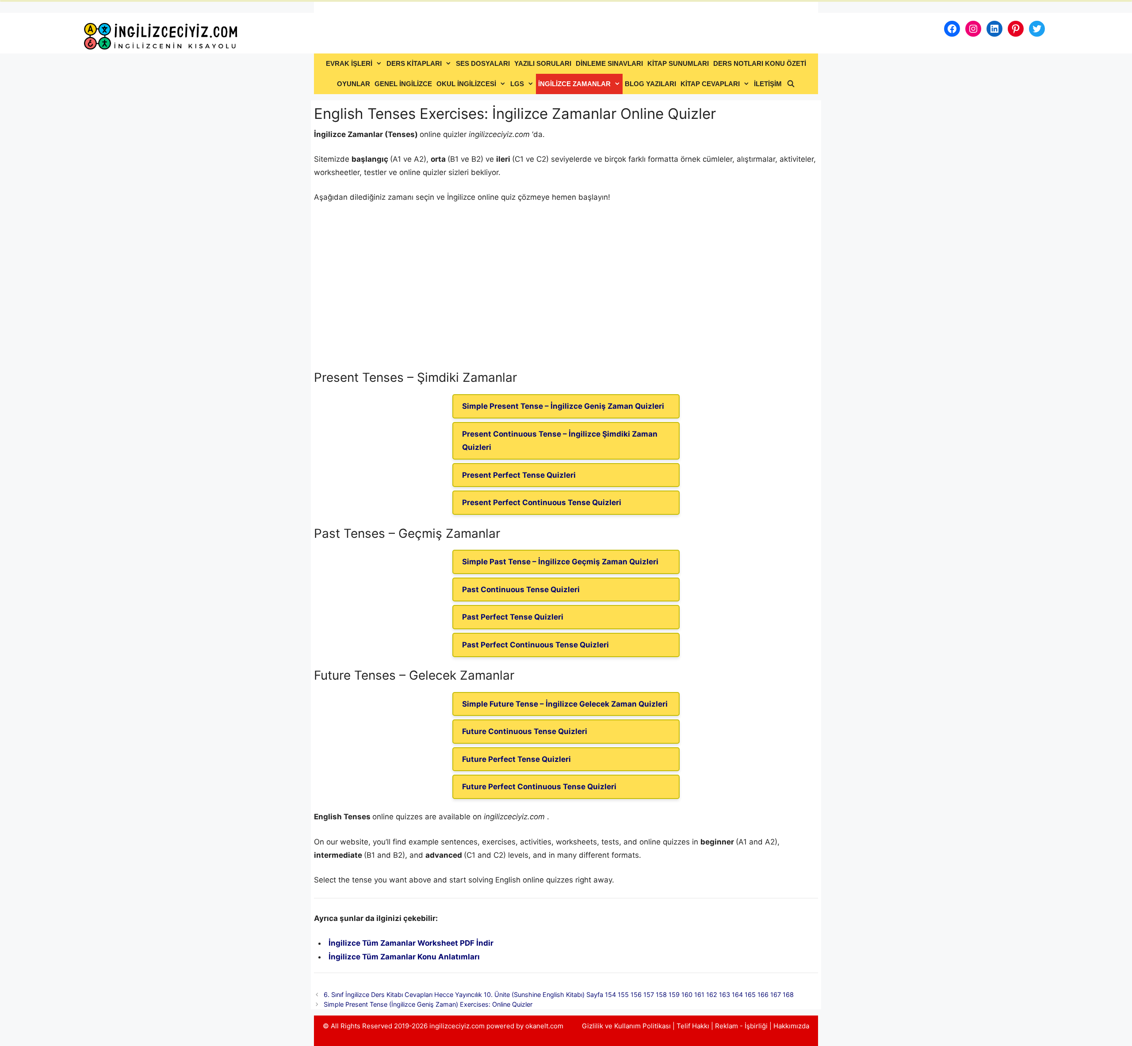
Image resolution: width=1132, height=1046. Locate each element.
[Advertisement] (566, 297)
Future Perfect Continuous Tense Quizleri (539, 786)
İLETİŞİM (768, 83)
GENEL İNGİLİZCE (403, 83)
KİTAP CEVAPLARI (710, 83)
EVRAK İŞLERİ (349, 63)
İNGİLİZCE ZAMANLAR (574, 83)
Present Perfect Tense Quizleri (519, 475)
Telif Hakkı (693, 1026)
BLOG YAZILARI (650, 83)
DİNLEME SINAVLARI (609, 63)
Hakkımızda (791, 1026)
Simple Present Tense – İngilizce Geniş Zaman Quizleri (563, 406)
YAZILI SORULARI (542, 63)
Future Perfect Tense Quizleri (516, 759)
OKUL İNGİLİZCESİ (466, 83)
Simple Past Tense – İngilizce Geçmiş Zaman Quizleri (560, 561)
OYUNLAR (353, 83)
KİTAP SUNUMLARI (678, 63)
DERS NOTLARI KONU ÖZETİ (759, 63)
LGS (517, 83)
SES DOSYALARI (483, 63)
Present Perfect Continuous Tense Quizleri (541, 502)
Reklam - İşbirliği (742, 1026)
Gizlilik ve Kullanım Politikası (626, 1026)
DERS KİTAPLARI (414, 63)
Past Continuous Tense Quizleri (521, 589)
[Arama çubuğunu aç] (790, 84)
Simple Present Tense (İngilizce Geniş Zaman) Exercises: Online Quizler (428, 1004)
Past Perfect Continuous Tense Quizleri (535, 644)
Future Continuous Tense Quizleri (524, 731)
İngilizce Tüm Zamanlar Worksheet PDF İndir (411, 943)
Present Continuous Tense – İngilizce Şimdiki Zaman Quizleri (560, 441)
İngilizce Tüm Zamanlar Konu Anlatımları (404, 956)
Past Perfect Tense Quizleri (512, 616)
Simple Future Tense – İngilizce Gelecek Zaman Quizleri (565, 704)
